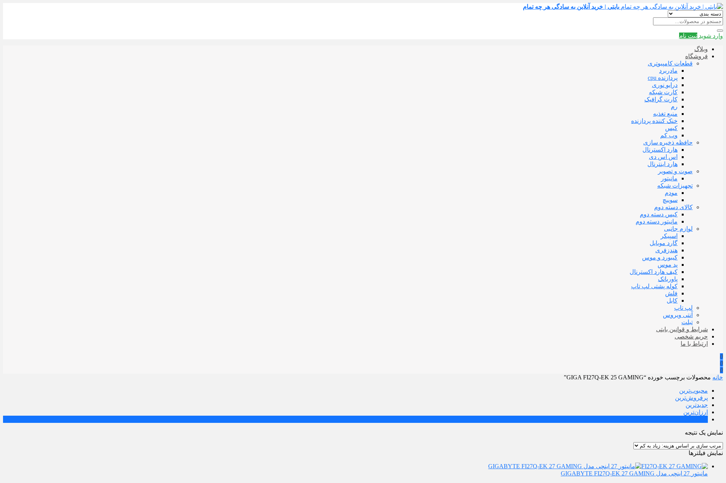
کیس (671, 128)
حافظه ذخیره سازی (668, 142)
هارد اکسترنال (660, 149)
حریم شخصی (691, 336)
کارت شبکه (663, 92)
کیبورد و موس (660, 257)
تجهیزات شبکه (675, 185)
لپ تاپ (683, 307)
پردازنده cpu (663, 78)
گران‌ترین (696, 419)
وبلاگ (701, 49)
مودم (671, 192)
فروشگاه (696, 56)
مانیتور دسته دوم (657, 221)
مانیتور (669, 178)
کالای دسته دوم (673, 207)
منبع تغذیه (665, 113)
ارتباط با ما (694, 343)
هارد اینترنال (662, 164)
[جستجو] (720, 31)
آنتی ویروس (678, 315)
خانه (717, 377)
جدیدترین (697, 405)
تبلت (687, 322)
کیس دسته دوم (659, 214)
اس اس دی (663, 157)
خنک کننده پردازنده (654, 121)
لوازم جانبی (678, 228)
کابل (672, 300)
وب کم (669, 135)
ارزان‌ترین (695, 412)
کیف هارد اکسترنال (654, 272)
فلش (671, 293)
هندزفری (666, 250)
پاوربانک (668, 279)
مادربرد (668, 70)
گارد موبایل (664, 243)
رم (674, 106)
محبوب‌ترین (693, 390)
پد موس (668, 264)
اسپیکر (669, 236)
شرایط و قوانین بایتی (682, 329)
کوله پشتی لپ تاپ (654, 286)
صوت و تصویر (675, 171)
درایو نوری (665, 85)
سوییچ (670, 200)
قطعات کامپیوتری (670, 63)
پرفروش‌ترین (691, 397)
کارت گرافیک (661, 99)
